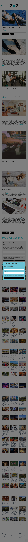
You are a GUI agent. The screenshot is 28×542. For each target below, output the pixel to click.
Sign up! (14, 277)
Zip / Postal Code (6, 271)
